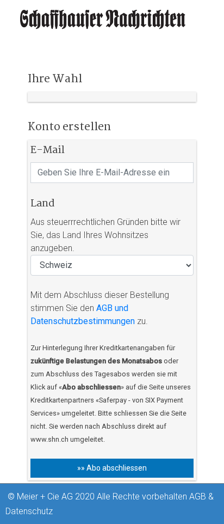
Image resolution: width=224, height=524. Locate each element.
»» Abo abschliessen (112, 468)
